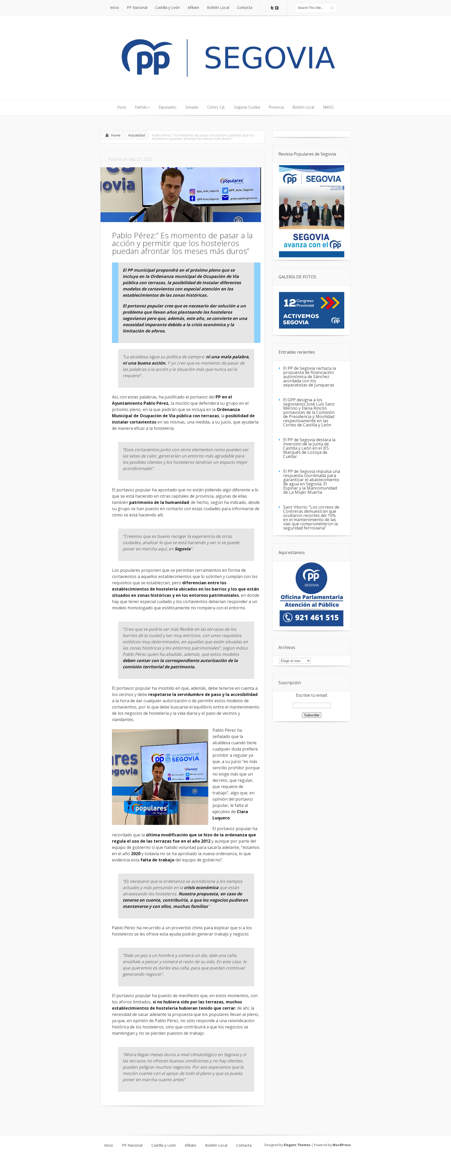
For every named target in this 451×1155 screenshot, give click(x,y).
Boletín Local (216, 1145)
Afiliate (190, 1145)
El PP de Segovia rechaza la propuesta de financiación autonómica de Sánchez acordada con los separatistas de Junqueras (309, 376)
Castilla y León (163, 1145)
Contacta (244, 1145)
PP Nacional (132, 1145)
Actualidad (136, 135)
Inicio (108, 1145)
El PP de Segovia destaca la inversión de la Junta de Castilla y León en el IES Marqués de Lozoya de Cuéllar (309, 448)
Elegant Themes (297, 1145)
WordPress (342, 1145)
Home (116, 135)
